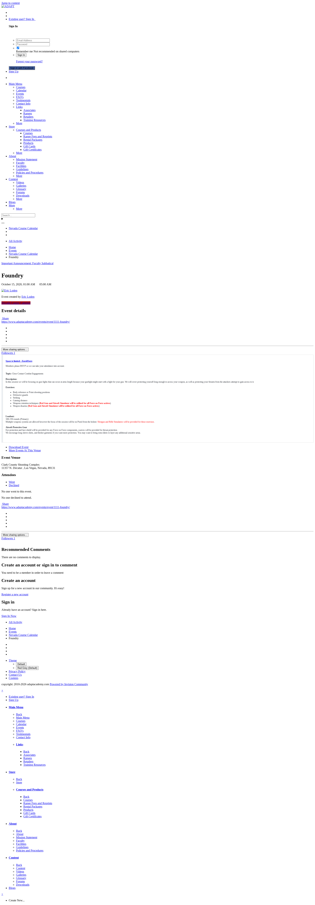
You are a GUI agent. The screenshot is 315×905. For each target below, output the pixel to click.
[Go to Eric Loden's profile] (9, 290)
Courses (20, 87)
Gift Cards (29, 146)
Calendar (21, 90)
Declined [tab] (14, 485)
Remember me (24, 51)
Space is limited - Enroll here (19, 361)
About (12, 156)
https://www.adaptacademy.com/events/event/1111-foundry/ (35, 321)
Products (28, 143)
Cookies (13, 678)
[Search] (2, 223)
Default (21, 664)
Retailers (28, 116)
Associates (29, 110)
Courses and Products (28, 129)
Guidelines (22, 169)
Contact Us (15, 674)
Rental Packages (32, 139)
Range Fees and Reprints (37, 136)
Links (19, 106)
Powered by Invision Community (69, 684)
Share (5, 318)
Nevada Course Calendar (15, 302)
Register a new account (14, 594)
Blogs (12, 202)
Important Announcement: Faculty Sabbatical (27, 263)
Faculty (20, 162)
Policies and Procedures (29, 172)
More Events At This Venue (25, 450)
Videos (20, 182)
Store (12, 126)
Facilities (21, 166)
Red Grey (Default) (27, 668)
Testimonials (23, 100)
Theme (13, 660)
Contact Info (23, 103)
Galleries (21, 185)
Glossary (21, 189)
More (19, 123)
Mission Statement (26, 159)
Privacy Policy (17, 671)
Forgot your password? (29, 61)
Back (19, 714)
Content (13, 179)
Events (20, 93)
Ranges (27, 113)
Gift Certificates (32, 149)
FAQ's (20, 97)
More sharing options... (15, 349)
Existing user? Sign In (22, 19)
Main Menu (15, 83)
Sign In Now (8, 616)
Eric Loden (28, 296)
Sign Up (13, 71)
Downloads (22, 195)
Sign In (21, 55)
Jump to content (10, 3)
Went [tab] (12, 482)
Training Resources (34, 120)
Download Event (18, 447)
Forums (20, 192)
